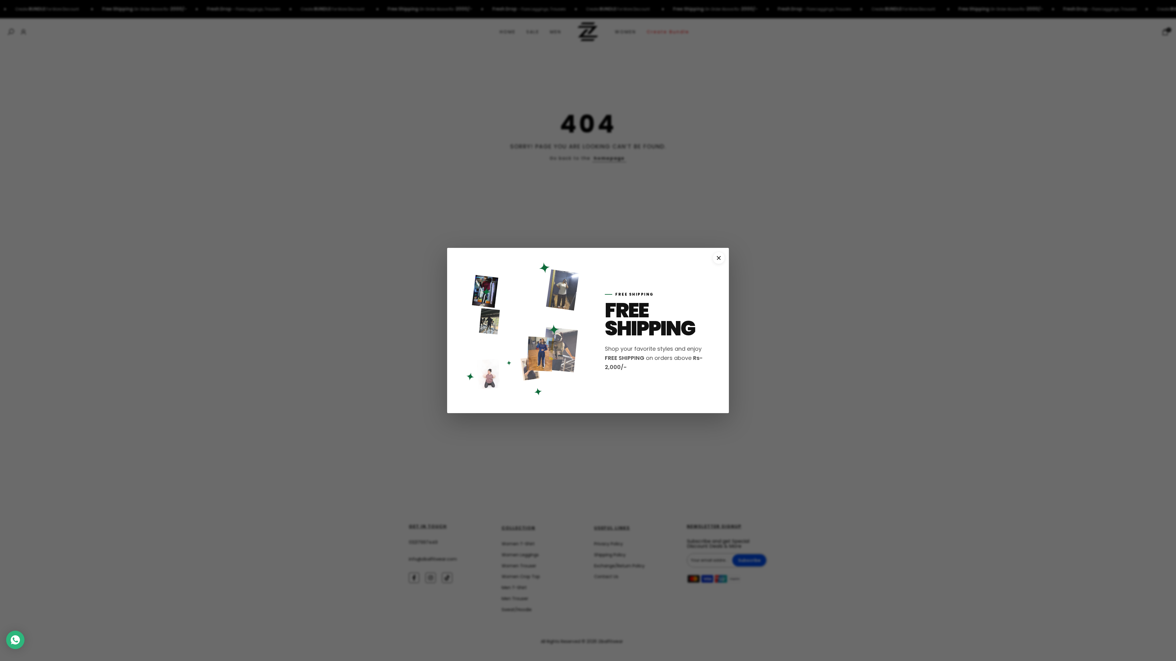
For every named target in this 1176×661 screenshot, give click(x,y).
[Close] (719, 258)
